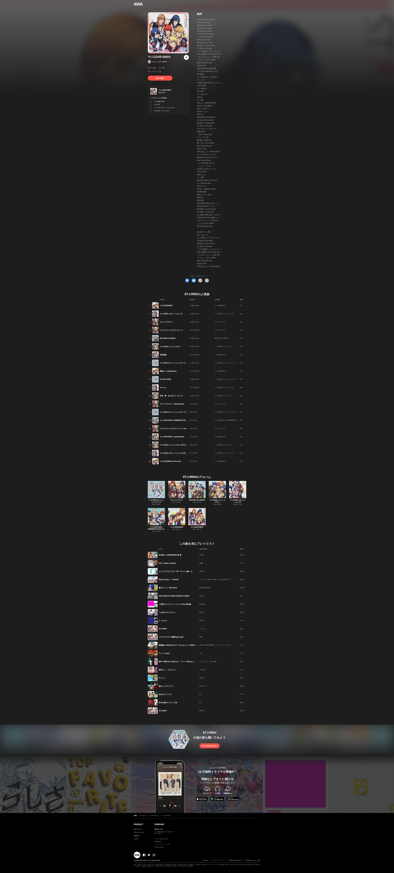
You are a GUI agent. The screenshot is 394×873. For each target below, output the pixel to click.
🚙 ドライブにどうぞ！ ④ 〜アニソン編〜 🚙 (175, 571)
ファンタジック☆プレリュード (171, 330)
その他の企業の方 (159, 847)
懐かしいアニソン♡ (166, 686)
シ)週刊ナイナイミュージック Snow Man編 (175, 604)
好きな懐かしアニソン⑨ (168, 702)
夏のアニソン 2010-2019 (168, 587)
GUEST (201, 555)
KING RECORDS (204, 588)
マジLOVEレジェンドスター (170, 346)
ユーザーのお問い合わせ (161, 839)
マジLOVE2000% (166, 305)
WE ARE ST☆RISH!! (168, 338)
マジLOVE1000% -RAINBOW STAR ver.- (175, 420)
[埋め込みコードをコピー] (207, 280)
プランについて (139, 832)
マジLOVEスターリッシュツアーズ (173, 363)
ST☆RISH (163, 61)
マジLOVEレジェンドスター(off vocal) (174, 445)
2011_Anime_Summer (167, 563)
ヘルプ (136, 839)
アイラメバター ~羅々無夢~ (208, 661)
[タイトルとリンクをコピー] (200, 280)
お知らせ (137, 836)
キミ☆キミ (202, 629)
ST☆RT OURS (165, 379)
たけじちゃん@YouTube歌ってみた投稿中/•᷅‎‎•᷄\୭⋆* (215, 579)
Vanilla (201, 596)
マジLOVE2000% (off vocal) (170, 461)
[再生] (186, 57)
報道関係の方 (158, 841)
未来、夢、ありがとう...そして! (171, 395)
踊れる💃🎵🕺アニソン (167, 669)
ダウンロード (138, 829)
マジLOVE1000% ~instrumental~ (164, 107)
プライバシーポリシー (218, 860)
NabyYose (202, 604)
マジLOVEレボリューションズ (171, 313)
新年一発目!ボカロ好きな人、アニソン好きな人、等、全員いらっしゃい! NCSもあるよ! (191, 661)
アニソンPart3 (164, 653)
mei (200, 653)
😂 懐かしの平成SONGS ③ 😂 (170, 555)
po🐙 (201, 563)
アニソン (162, 678)
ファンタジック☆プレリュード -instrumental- (177, 428)
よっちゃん (163, 620)
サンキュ (163, 387)
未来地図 (157, 104)
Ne (200, 694)
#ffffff (200, 637)
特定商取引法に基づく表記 (252, 860)
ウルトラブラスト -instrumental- (172, 404)
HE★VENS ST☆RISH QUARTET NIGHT (174, 596)
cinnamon (202, 670)
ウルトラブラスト (166, 322)
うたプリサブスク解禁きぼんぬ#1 (171, 637)
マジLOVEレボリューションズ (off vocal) (175, 453)
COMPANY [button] (159, 824)
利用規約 (205, 860)
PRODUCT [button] (138, 824)
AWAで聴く (160, 78)
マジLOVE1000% (165, 90)
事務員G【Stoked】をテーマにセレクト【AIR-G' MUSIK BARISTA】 (184, 645)
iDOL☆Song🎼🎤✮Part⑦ (169, 579)
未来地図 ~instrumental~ (162, 111)
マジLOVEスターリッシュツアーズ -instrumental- (178, 412)
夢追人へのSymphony (168, 371)
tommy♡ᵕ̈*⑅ (203, 686)
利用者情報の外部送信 (235, 860)
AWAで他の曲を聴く (209, 746)
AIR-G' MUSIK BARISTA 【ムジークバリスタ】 (215, 645)
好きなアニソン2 (165, 694)
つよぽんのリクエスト (167, 612)
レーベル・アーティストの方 (162, 844)
